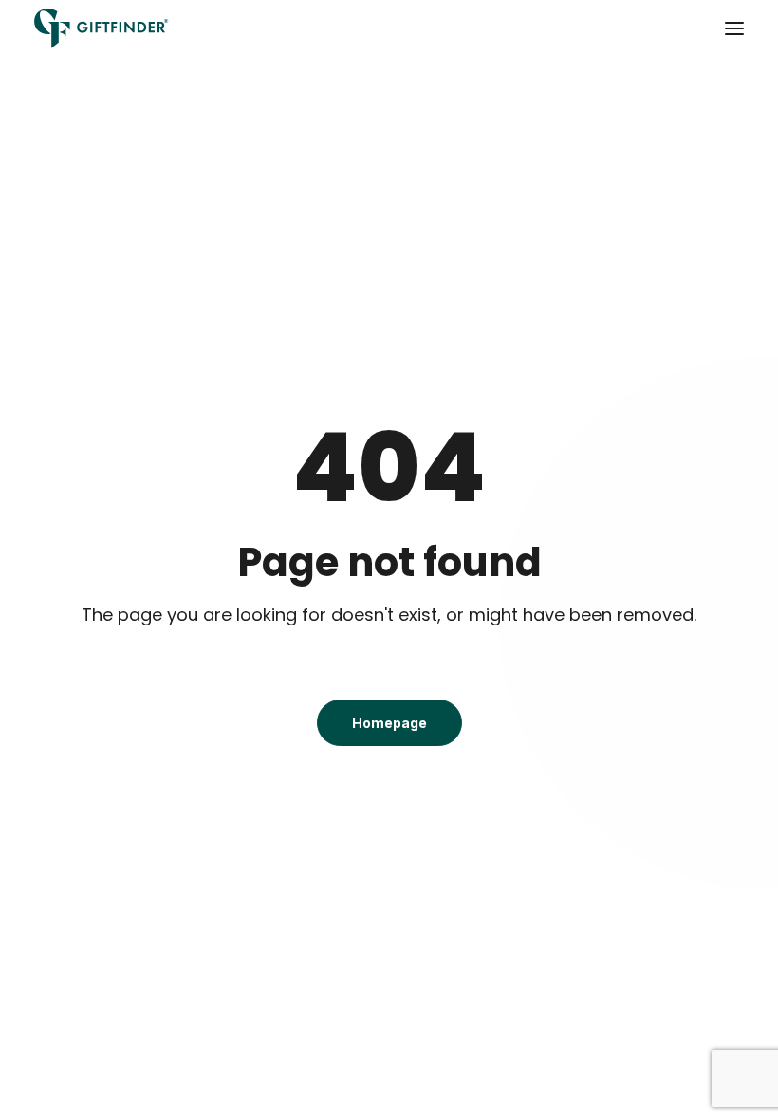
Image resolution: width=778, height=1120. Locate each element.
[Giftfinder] (101, 28)
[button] (734, 28)
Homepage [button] (389, 723)
